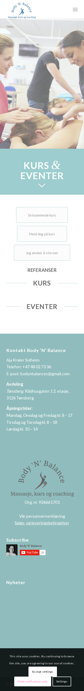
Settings (61, 681)
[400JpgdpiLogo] (34, 9)
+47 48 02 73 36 (36, 366)
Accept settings (42, 671)
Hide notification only (32, 681)
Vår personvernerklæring (42, 516)
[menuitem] (75, 9)
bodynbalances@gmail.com (45, 373)
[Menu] (75, 9)
